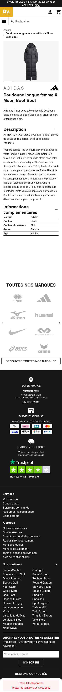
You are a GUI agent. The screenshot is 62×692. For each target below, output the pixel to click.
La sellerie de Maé (14, 615)
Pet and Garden (42, 582)
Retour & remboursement (18, 540)
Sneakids (38, 599)
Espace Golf (10, 582)
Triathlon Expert (42, 615)
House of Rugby (13, 603)
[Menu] (4, 21)
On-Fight (37, 570)
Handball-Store (12, 599)
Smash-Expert (41, 591)
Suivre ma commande (16, 507)
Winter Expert (40, 624)
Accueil (7, 30)
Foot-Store (9, 587)
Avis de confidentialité (16, 557)
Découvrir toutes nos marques (31, 361)
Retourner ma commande (18, 512)
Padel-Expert (40, 574)
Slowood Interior (42, 587)
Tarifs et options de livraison (20, 553)
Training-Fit (39, 607)
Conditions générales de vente (21, 536)
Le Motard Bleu (12, 619)
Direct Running (12, 578)
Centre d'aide (11, 503)
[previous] (2, 323)
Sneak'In (37, 595)
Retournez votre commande (31, 454)
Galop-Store (10, 591)
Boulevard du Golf (14, 574)
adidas (14, 88)
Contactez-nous (31, 390)
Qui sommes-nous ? (15, 528)
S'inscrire (31, 662)
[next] (59, 323)
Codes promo (11, 516)
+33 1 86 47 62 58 (31, 401)
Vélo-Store (38, 619)
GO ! (37, 5)
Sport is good (40, 603)
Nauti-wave (10, 628)
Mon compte (10, 499)
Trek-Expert (39, 611)
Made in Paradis (13, 624)
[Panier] (58, 12)
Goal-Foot (9, 595)
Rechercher (22, 21)
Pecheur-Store (41, 578)
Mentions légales (13, 544)
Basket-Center (11, 570)
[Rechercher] (13, 21)
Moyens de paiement (15, 549)
